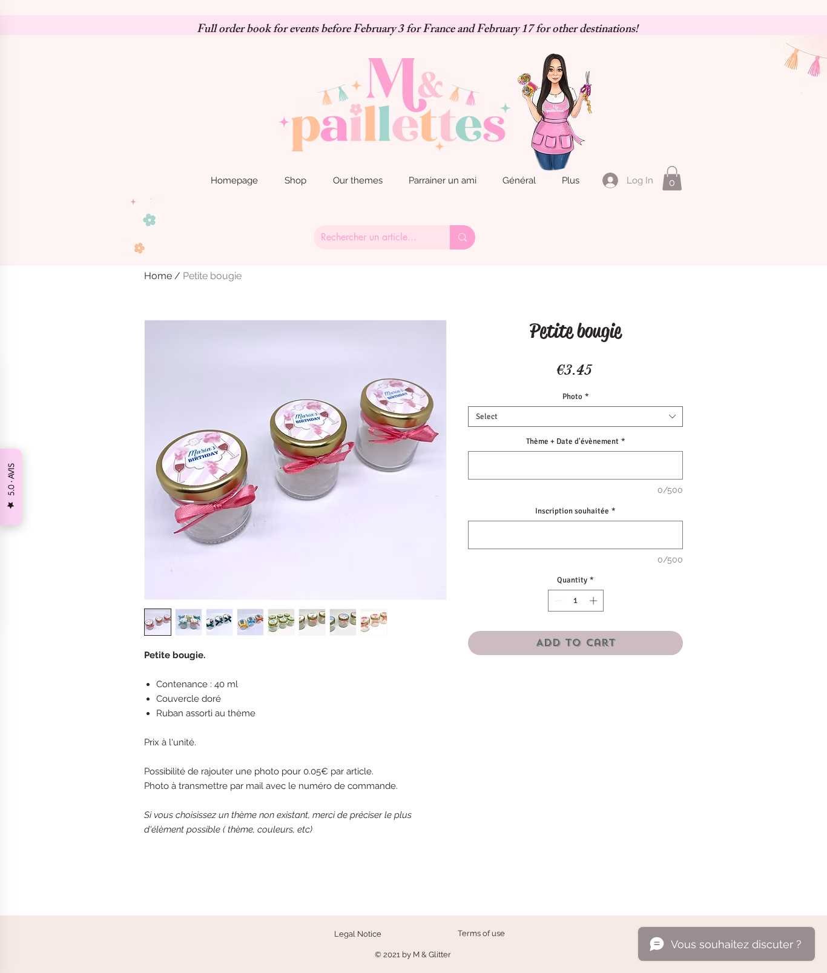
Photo (575, 396)
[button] (672, 178)
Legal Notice (357, 933)
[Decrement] (557, 600)
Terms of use (481, 933)
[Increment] (594, 600)
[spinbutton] (575, 600)
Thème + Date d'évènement (575, 441)
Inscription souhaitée (575, 511)
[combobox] (575, 416)
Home (158, 276)
